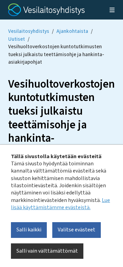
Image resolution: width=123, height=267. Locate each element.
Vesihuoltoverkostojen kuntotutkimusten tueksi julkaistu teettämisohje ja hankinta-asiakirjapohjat (56, 54)
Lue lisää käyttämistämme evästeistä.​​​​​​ (60, 203)
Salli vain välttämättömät (47, 251)
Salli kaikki (28, 229)
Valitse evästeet (76, 229)
